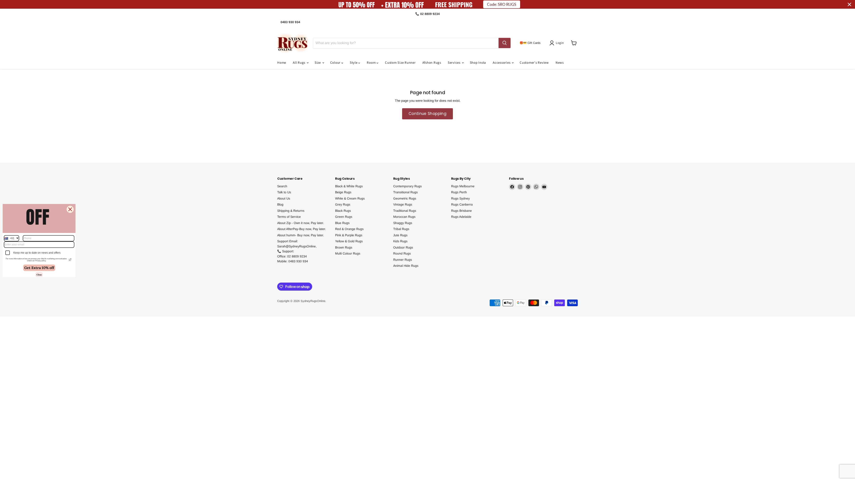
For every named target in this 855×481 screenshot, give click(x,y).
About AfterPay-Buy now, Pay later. (301, 229)
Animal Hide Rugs (405, 265)
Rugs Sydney (460, 198)
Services (454, 62)
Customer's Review (534, 62)
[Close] (70, 209)
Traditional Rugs (404, 210)
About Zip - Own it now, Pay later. (300, 223)
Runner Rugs (402, 259)
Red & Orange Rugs (349, 229)
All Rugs (299, 62)
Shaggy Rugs (402, 223)
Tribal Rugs (401, 229)
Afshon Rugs (431, 62)
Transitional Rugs (405, 192)
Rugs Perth (459, 192)
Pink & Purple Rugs (348, 235)
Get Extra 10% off (39, 267)
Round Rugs (402, 253)
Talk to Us (284, 192)
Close (39, 274)
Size (318, 62)
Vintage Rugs (402, 204)
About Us (283, 198)
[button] (558, 43)
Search (282, 186)
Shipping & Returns (290, 210)
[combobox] (11, 238)
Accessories (502, 62)
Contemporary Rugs (407, 186)
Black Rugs (343, 210)
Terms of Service (289, 216)
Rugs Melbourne (462, 186)
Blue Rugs (342, 223)
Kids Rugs (400, 241)
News (560, 62)
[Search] (505, 43)
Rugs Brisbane (461, 210)
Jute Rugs (400, 235)
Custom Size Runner (400, 62)
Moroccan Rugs (404, 216)
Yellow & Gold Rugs (349, 241)
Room (372, 62)
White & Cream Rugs (350, 198)
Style (354, 62)
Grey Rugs (342, 204)
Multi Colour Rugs (347, 253)
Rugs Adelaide (461, 216)
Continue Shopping (427, 113)
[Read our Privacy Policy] (70, 259)
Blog (280, 204)
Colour (335, 62)
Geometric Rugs (404, 198)
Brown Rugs (343, 247)
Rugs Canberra (462, 204)
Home (281, 62)
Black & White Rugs (349, 186)
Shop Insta (478, 62)
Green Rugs (343, 216)
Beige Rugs (343, 192)
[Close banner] (849, 4)
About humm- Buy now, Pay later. (300, 235)
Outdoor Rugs (403, 247)
